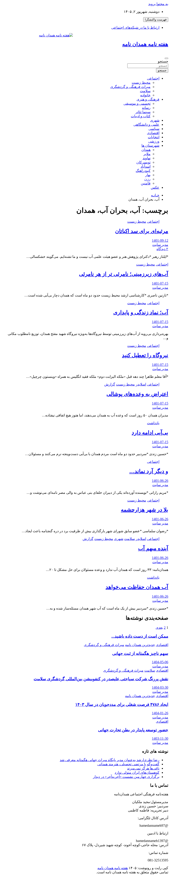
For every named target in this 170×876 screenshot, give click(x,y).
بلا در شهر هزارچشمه (144, 510)
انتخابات (153, 137)
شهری (154, 120)
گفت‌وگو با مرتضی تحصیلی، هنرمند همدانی (128, 764)
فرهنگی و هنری (148, 99)
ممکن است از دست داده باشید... (139, 636)
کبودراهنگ (143, 171)
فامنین (146, 183)
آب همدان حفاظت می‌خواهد (137, 587)
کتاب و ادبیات (141, 116)
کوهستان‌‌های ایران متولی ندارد (137, 772)
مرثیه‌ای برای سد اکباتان (141, 231)
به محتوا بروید (158, 4)
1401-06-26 (160, 481)
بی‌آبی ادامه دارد (150, 432)
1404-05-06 (160, 662)
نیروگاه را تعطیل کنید (145, 355)
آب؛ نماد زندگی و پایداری (140, 312)
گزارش (109, 384)
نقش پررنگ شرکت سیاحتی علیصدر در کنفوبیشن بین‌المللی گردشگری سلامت (101, 678)
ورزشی (153, 141)
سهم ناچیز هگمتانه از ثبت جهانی (140, 653)
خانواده (145, 95)
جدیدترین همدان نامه (140, 645)
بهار (148, 175)
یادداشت (153, 423)
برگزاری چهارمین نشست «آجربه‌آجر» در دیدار (126, 777)
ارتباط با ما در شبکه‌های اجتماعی (135, 27)
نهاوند (147, 158)
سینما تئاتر (143, 112)
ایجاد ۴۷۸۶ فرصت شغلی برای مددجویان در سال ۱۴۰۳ (121, 704)
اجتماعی (153, 78)
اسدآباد (146, 166)
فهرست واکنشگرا (155, 19)
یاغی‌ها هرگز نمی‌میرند (143, 768)
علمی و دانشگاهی (146, 124)
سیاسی (154, 129)
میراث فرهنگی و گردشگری (130, 87)
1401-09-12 (160, 240)
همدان (146, 150)
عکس (155, 187)
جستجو (163, 61)
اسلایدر (141, 384)
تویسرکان (143, 162)
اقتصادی (153, 133)
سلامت (145, 91)
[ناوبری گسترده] (166, 58)
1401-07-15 (160, 283)
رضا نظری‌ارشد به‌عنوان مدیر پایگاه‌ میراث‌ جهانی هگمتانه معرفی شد (109, 760)
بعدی (159, 627)
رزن (147, 179)
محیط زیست (141, 82)
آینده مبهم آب (153, 548)
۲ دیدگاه (162, 249)
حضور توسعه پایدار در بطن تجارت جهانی (133, 730)
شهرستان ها (150, 145)
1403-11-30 (160, 738)
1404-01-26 (160, 713)
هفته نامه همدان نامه (145, 44)
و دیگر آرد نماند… (148, 471)
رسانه (146, 108)
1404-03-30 (160, 687)
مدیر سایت (160, 245)
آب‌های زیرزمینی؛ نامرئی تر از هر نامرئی (123, 274)
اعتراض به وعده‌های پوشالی (137, 394)
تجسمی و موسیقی (137, 103)
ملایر (147, 154)
